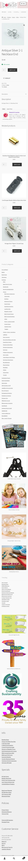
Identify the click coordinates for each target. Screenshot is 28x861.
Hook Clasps (7, 304)
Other (17, 17)
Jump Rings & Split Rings (9, 357)
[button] (24, 25)
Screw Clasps (7, 324)
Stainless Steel (5, 601)
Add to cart (12, 70)
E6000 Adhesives (5, 586)
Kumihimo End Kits (8, 306)
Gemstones (4, 383)
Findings (9, 17)
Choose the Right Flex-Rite (9, 741)
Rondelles (5, 367)
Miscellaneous (6, 362)
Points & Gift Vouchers (7, 820)
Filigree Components (8, 352)
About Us (4, 841)
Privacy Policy (5, 810)
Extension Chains (8, 301)
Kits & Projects (5, 390)
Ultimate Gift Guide (6, 762)
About (3, 109)
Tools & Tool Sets (6, 604)
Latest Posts (9, 109)
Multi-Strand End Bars (9, 316)
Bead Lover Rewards (7, 790)
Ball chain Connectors (9, 294)
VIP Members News (6, 792)
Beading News (5, 739)
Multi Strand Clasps (9, 314)
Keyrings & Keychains (8, 360)
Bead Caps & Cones (7, 284)
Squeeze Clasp (7, 326)
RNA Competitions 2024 (8, 753)
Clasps (13, 17)
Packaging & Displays (7, 393)
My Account (4, 858)
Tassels (5, 375)
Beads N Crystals (14, 112)
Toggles (6, 329)
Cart (21, 857)
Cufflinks (5, 334)
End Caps (5, 350)
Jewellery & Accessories (7, 388)
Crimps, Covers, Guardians (9, 332)
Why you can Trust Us (7, 847)
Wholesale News (6, 796)
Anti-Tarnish (5, 582)
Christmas (4, 277)
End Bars (6, 299)
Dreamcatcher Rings (8, 344)
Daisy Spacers (6, 337)
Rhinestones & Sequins (7, 403)
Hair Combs (5, 355)
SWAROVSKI (4, 411)
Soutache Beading (6, 757)
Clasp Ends (6, 296)
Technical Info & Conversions (9, 761)
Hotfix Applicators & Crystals (9, 751)
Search (14, 858)
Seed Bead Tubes (6, 599)
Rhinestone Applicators (7, 594)
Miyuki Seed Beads (6, 591)
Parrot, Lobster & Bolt (9, 321)
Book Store (4, 274)
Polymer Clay (5, 398)
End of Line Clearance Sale (8, 780)
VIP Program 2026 (6, 794)
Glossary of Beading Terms (8, 749)
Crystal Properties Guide (8, 747)
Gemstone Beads (6, 380)
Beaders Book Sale (6, 778)
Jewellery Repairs (6, 849)
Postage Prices (5, 822)
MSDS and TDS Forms (7, 755)
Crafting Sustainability (7, 745)
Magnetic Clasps (8, 311)
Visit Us (3, 843)
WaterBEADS (4, 416)
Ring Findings (6, 365)
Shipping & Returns (7, 812)
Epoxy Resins (5, 587)
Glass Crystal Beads (6, 589)
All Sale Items (5, 776)
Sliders (4, 370)
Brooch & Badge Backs (8, 289)
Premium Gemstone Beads (8, 592)
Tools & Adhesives (6, 413)
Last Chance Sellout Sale (8, 782)
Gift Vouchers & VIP (6, 385)
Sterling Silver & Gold (7, 408)
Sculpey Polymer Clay (7, 598)
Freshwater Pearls (6, 378)
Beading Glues (5, 584)
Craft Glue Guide (6, 743)
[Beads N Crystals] (6, 115)
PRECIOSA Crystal (6, 400)
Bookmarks (5, 287)
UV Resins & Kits (5, 606)
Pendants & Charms (6, 395)
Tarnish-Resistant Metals (8, 759)
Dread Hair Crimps (7, 342)
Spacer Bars (6, 372)
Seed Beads (4, 405)
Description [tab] (5, 94)
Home (4, 17)
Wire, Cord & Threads (6, 418)
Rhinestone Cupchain (7, 596)
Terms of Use (5, 814)
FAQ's (3, 845)
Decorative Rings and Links (9, 339)
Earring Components (8, 347)
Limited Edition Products (8, 784)
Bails (4, 282)
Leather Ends (7, 309)
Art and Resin (5, 269)
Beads (3, 272)
